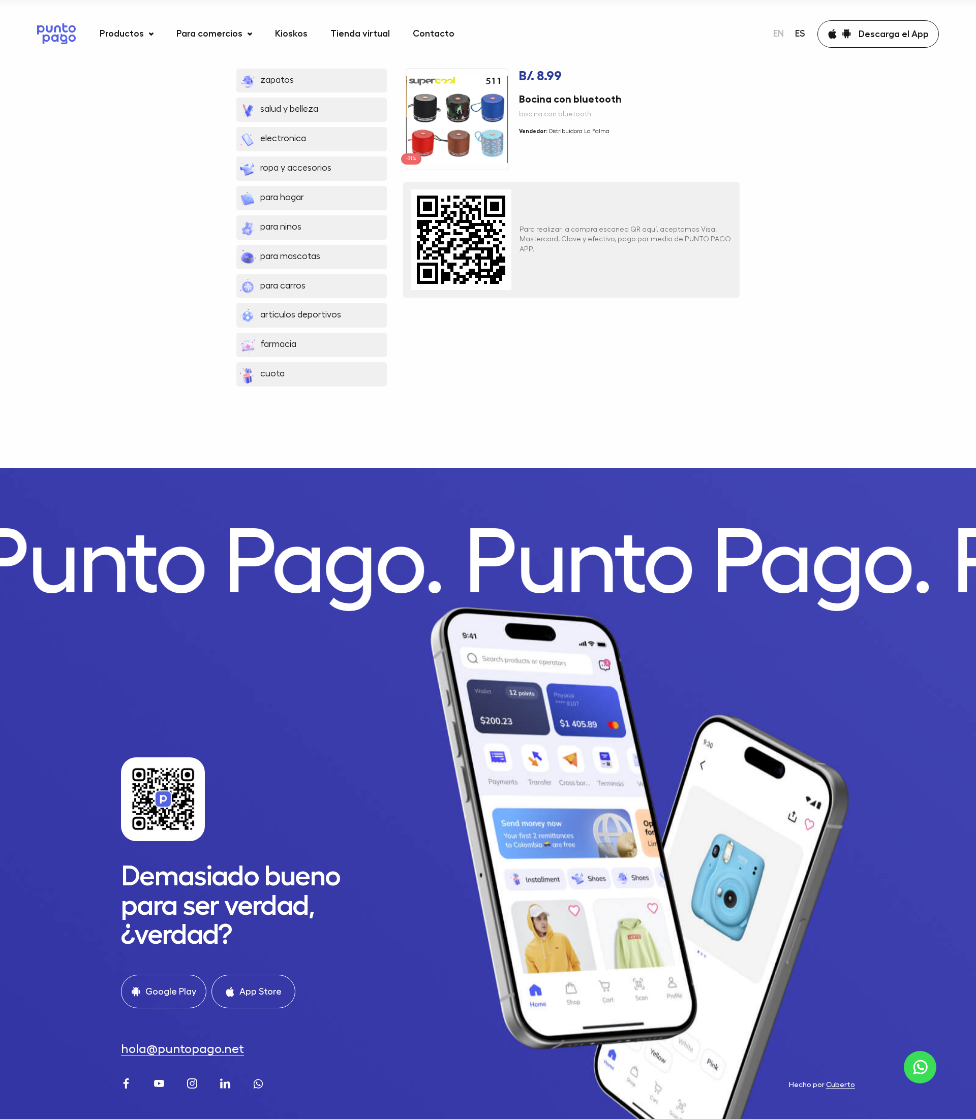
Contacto (433, 33)
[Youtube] (160, 1082)
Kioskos (291, 33)
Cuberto (840, 1084)
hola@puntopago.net (182, 1049)
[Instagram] (193, 1082)
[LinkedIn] (226, 1082)
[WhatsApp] (259, 1082)
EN (778, 33)
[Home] (56, 33)
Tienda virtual (360, 33)
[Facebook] (127, 1082)
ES (800, 33)
